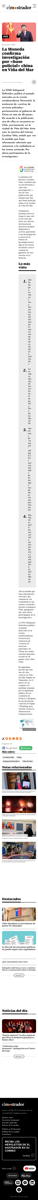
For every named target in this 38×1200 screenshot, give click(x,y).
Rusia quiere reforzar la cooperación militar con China (15, 838)
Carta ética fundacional (10, 1120)
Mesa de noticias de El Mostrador (13, 82)
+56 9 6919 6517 (7, 1113)
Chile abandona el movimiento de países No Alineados (18, 924)
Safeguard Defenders (11, 761)
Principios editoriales (9, 1122)
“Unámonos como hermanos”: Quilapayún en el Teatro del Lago (18, 1048)
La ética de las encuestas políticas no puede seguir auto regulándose (19, 948)
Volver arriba (6, 1168)
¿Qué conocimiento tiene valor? (15, 962)
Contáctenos (6, 1134)
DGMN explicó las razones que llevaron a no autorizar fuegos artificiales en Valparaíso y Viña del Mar (19, 815)
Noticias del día (14, 1010)
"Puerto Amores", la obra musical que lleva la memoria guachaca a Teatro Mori (18, 1037)
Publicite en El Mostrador (11, 1129)
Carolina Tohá (8, 757)
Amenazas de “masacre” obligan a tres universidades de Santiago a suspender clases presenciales (29, 469)
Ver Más (18, 975)
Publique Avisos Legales (11, 1131)
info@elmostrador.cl (20, 1113)
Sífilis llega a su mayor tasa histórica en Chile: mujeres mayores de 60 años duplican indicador (29, 322)
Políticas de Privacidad (10, 1125)
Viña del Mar (28, 761)
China (19, 757)
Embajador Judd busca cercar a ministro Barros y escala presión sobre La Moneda (29, 548)
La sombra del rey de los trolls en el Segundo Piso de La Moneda (29, 396)
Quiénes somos (7, 1117)
